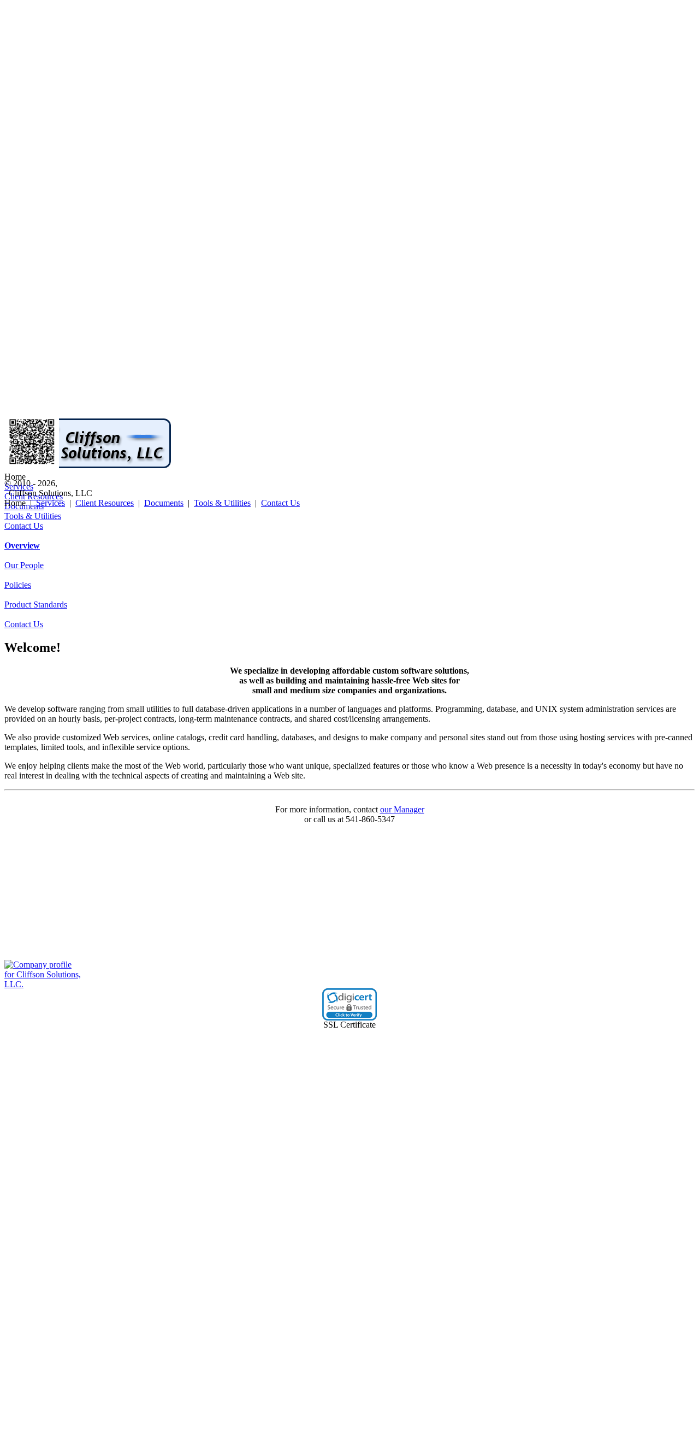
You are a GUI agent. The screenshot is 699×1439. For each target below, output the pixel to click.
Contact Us (23, 525)
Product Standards (35, 604)
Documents (163, 503)
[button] (349, 1004)
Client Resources (104, 503)
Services (50, 503)
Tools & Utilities (32, 516)
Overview (22, 545)
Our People (24, 565)
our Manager (402, 809)
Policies (17, 584)
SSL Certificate (349, 1024)
